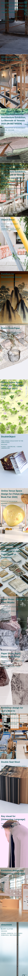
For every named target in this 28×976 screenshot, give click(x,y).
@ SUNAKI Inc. (24, 974)
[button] (25, 8)
